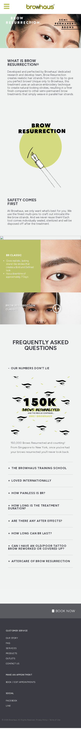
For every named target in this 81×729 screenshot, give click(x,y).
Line (8, 706)
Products (11, 653)
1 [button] (37, 322)
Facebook (11, 700)
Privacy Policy (41, 720)
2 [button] (39, 322)
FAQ (8, 643)
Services (11, 648)
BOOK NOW (65, 611)
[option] (40, 266)
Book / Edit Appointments (20, 682)
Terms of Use (55, 720)
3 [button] (41, 322)
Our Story (12, 638)
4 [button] (43, 322)
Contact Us (12, 663)
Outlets (10, 658)
